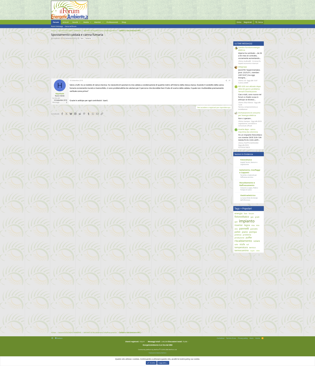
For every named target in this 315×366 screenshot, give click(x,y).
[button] (80, 22)
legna (247, 225)
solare (256, 240)
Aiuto (251, 338)
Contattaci (220, 338)
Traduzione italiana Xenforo (157, 353)
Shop (124, 22)
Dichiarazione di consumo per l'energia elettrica (249, 113)
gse (236, 221)
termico (252, 247)
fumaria (88, 38)
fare (82, 38)
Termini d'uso (231, 338)
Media (86, 22)
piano (245, 231)
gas (252, 217)
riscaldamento (243, 241)
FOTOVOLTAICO (244, 147)
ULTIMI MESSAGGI (243, 43)
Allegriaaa (242, 67)
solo (236, 244)
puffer (249, 237)
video (258, 251)
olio (236, 229)
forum (251, 213)
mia (253, 225)
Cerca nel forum (70, 26)
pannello (254, 229)
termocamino (242, 250)
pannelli (244, 228)
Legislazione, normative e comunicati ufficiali (247, 124)
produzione (239, 237)
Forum (56, 22)
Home (257, 338)
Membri (97, 22)
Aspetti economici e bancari (248, 63)
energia (238, 213)
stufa (242, 244)
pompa (253, 231)
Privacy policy (243, 338)
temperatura (241, 247)
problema (247, 234)
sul (247, 244)
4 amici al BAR (243, 83)
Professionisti (112, 22)
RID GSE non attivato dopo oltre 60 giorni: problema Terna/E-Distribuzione (249, 89)
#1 (230, 80)
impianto (247, 221)
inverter (239, 225)
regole (252, 251)
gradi (257, 217)
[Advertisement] (125, 58)
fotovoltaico (242, 216)
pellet (237, 231)
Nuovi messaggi (57, 26)
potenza (238, 234)
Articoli (66, 22)
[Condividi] (226, 80)
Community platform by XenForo (157, 349)
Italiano (60, 338)
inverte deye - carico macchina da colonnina (248, 130)
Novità (75, 22)
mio (257, 225)
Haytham (56, 38)
